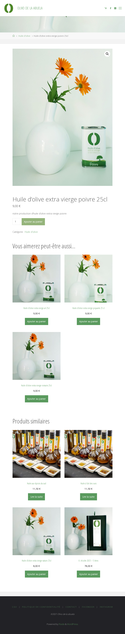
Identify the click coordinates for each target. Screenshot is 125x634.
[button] (107, 54)
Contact (71, 607)
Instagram (106, 607)
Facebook (88, 607)
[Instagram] (115, 8)
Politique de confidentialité (41, 607)
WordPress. (72, 624)
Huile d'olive (24, 35)
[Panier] (105, 8)
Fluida (61, 624)
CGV (14, 607)
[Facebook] (110, 8)
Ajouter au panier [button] (36, 321)
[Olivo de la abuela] (8, 8)
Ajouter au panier (33, 221)
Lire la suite (36, 496)
